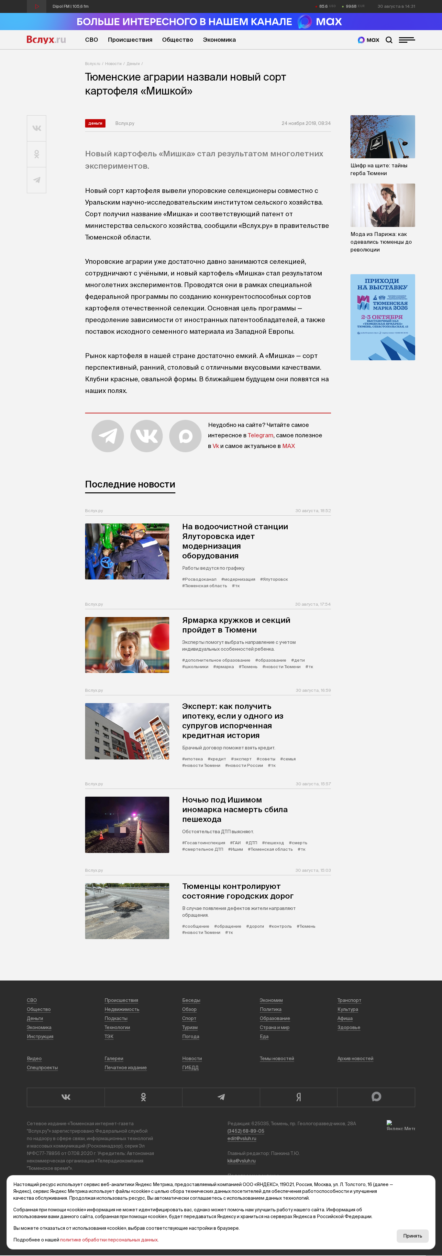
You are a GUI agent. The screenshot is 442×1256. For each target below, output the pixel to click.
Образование (275, 1018)
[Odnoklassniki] (143, 1097)
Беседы (191, 1000)
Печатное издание (126, 1067)
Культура (347, 1009)
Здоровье (348, 1027)
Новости (113, 64)
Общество (177, 39)
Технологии (117, 1027)
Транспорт (349, 1000)
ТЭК (109, 1036)
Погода (190, 1036)
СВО (91, 39)
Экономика (219, 39)
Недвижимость (122, 1009)
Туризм (190, 1027)
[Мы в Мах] (368, 40)
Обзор (189, 1009)
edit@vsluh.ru (241, 1138)
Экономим (271, 1000)
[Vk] (66, 1097)
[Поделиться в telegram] (36, 180)
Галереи (114, 1058)
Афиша (345, 1018)
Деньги (133, 64)
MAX (288, 446)
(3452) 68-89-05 (245, 1131)
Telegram (260, 435)
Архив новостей (355, 1058)
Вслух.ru (46, 40)
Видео (34, 1058)
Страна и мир (275, 1027)
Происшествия (130, 39)
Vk (216, 446)
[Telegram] (221, 1097)
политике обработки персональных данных (109, 1239)
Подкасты (116, 1018)
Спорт (189, 1018)
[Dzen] (298, 1097)
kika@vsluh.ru (241, 1160)
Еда (264, 1036)
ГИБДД (190, 1067)
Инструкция (40, 1036)
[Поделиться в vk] (36, 128)
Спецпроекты (42, 1067)
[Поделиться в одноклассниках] (36, 154)
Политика (271, 1009)
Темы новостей (277, 1058)
